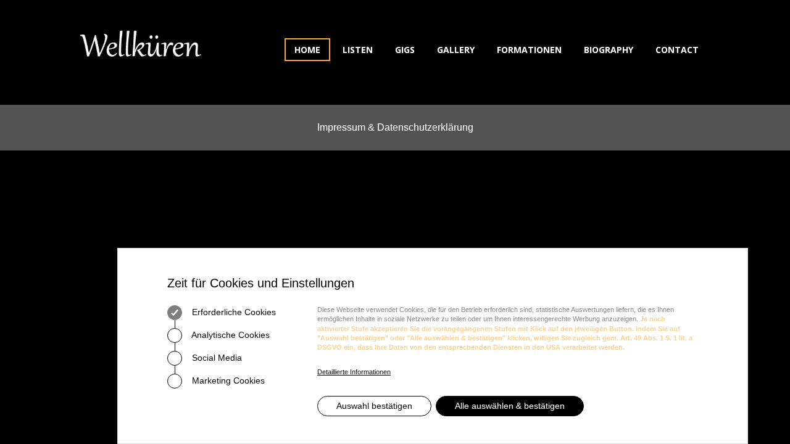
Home (307, 50)
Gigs (405, 50)
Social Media (215, 358)
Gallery (456, 50)
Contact (677, 50)
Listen (358, 50)
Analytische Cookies (229, 335)
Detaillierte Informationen (354, 372)
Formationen (529, 50)
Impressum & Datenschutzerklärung (395, 127)
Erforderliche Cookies (232, 312)
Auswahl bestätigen (374, 406)
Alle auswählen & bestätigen (510, 406)
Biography (608, 50)
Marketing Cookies (227, 380)
